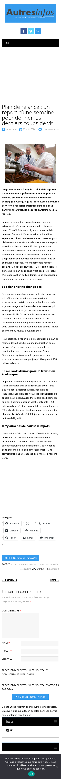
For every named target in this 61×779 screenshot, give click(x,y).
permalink (54, 568)
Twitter (31, 31)
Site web (7, 658)
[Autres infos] (30, 21)
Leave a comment (51, 129)
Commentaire (11, 610)
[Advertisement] (30, 72)
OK (31, 774)
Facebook (24, 31)
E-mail (7, 651)
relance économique (39, 564)
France (29, 557)
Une (35, 557)
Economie (20, 557)
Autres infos (11, 129)
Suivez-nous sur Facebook (24, 747)
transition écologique (13, 385)
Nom (6, 643)
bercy (13, 564)
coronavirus (22, 564)
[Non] (56, 766)
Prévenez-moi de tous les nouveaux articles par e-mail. (30, 687)
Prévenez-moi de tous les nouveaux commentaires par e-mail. (25, 672)
